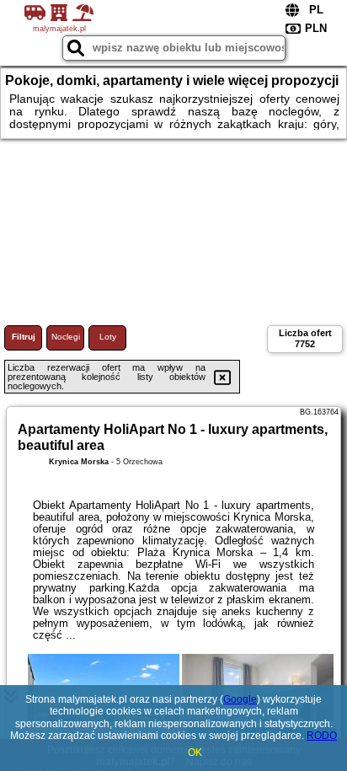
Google (240, 699)
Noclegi (65, 336)
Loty (107, 336)
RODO (322, 736)
